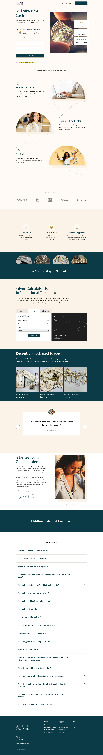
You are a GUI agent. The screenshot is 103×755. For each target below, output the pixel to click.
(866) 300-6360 (25, 743)
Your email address (19, 45)
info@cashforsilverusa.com (26, 744)
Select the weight (22, 320)
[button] (18, 426)
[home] (19, 3)
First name (18, 40)
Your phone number (34, 45)
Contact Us (61, 732)
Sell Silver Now (47, 724)
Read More (37, 29)
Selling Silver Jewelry (49, 729)
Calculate (33, 335)
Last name (32, 40)
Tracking (61, 724)
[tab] (22, 311)
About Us (75, 724)
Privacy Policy (62, 729)
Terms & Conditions (63, 727)
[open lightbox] (51, 430)
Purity (19, 327)
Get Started (81, 3)
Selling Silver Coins (48, 732)
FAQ (74, 727)
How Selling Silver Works (67, 3)
